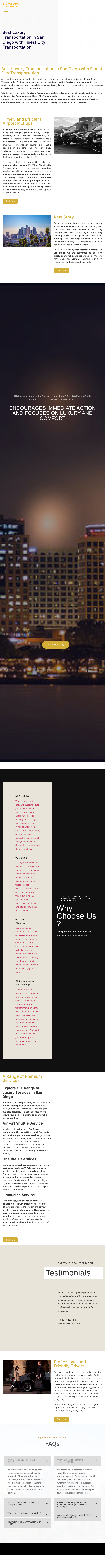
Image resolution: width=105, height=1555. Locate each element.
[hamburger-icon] (6, 11)
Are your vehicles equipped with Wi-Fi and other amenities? (74, 1516)
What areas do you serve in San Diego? (21, 1461)
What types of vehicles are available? (24, 1513)
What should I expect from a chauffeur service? (70, 1461)
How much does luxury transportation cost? (24, 1523)
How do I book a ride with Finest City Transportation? (23, 1503)
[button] (27, 1461)
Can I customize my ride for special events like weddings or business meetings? (73, 1504)
